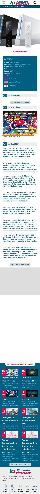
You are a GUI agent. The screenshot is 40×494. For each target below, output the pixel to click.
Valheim (25, 399)
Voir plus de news (21, 264)
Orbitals (5, 399)
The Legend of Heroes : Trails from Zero (10, 420)
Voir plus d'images (21, 103)
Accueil (4, 7)
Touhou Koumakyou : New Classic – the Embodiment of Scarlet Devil (9, 446)
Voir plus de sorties (21, 464)
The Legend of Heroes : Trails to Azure (29, 420)
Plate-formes (19, 67)
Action (12, 67)
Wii (12, 71)
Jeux (10, 7)
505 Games (14, 62)
